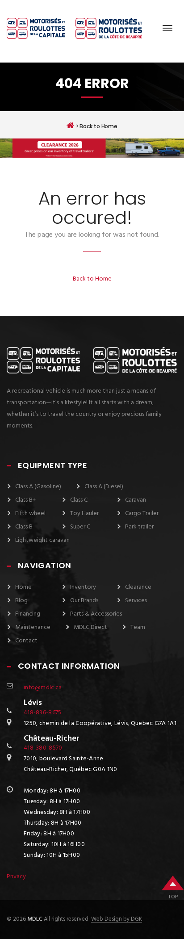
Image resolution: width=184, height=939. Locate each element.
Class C (79, 500)
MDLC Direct (90, 627)
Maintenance (32, 627)
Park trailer (139, 527)
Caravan (135, 500)
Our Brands (84, 600)
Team (137, 627)
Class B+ (25, 500)
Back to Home (92, 279)
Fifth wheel (30, 513)
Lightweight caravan (42, 540)
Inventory (83, 587)
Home (23, 587)
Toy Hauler (84, 513)
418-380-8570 (43, 748)
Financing (27, 614)
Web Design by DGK (116, 919)
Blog (21, 600)
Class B (24, 527)
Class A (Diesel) (103, 487)
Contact (26, 641)
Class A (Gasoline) (38, 487)
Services (136, 600)
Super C (80, 527)
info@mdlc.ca (43, 688)
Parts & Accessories (96, 614)
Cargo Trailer (142, 513)
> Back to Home (95, 126)
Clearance (138, 587)
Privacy (16, 877)
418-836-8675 (42, 713)
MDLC (34, 919)
